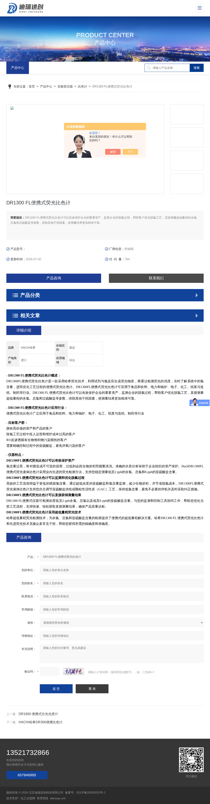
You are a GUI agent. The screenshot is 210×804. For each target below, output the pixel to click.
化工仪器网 (28, 798)
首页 (32, 86)
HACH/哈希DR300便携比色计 (41, 722)
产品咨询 (53, 278)
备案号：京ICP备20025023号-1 (85, 792)
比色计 (82, 86)
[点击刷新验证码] (73, 671)
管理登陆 (42, 798)
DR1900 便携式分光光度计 (38, 714)
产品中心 (17, 67)
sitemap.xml (57, 798)
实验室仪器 (65, 86)
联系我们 (156, 278)
